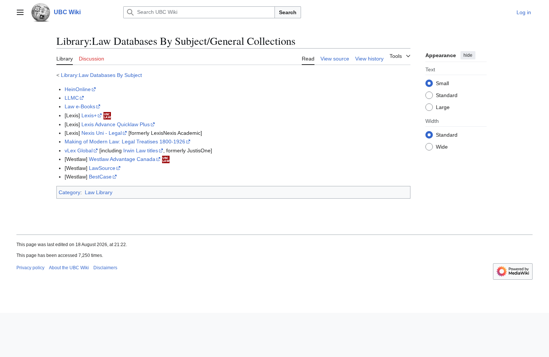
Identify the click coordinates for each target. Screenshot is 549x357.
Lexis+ (89, 115)
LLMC (72, 98)
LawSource (102, 168)
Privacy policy (30, 267)
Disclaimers (105, 267)
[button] (20, 12)
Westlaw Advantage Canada (122, 159)
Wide (442, 147)
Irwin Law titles (140, 150)
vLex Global (79, 150)
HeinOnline (78, 89)
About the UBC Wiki (69, 267)
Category (69, 192)
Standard (447, 95)
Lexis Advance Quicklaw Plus (115, 124)
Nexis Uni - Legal (101, 133)
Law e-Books (80, 106)
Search (288, 12)
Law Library (98, 192)
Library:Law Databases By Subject (101, 75)
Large (443, 107)
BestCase (100, 177)
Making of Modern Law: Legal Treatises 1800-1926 (125, 142)
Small (442, 83)
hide (467, 55)
